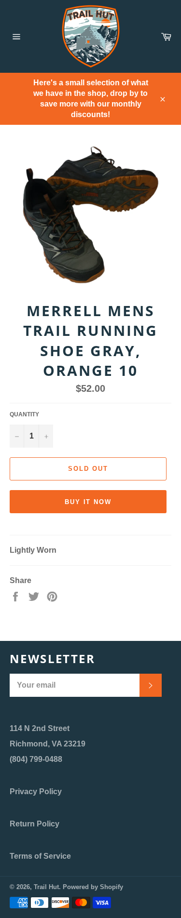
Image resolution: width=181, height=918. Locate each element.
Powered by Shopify (93, 887)
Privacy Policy (36, 791)
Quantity (24, 414)
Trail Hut (46, 887)
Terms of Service (40, 856)
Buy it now (88, 502)
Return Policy (34, 824)
